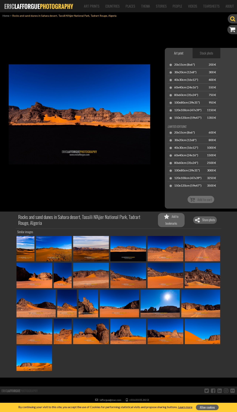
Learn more (185, 407)
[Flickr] (232, 390)
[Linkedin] (219, 390)
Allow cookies (207, 407)
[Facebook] (213, 390)
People (177, 6)
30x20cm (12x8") (185, 72)
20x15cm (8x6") (184, 64)
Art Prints (91, 6)
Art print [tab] (178, 53)
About (230, 6)
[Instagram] (226, 390)
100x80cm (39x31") (187, 102)
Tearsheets (211, 6)
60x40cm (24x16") (186, 87)
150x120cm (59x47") (187, 117)
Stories (161, 6)
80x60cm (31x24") (186, 95)
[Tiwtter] (206, 390)
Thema (145, 6)
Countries (112, 6)
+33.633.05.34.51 (139, 400)
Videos (192, 6)
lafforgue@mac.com (110, 400)
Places (130, 6)
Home (6, 15)
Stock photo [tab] (206, 53)
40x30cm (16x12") (186, 79)
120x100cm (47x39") (187, 110)
